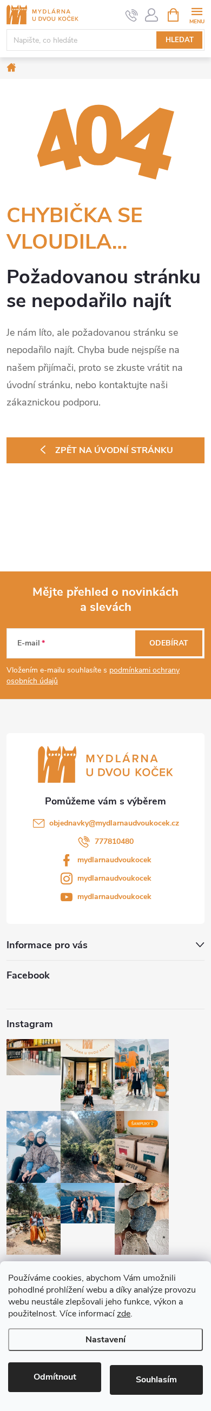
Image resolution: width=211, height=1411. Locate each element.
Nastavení (105, 1340)
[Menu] (196, 14)
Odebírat (168, 643)
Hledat (180, 40)
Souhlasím (156, 1380)
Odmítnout (55, 1377)
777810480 (114, 841)
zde (123, 1314)
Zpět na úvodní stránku (114, 450)
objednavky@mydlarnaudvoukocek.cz (114, 823)
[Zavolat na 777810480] (132, 15)
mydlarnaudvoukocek (114, 860)
